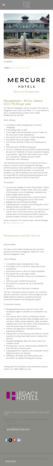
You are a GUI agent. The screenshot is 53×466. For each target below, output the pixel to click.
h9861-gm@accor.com (15, 223)
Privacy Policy (10, 461)
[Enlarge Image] (26, 36)
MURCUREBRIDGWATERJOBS (20, 68)
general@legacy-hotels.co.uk (18, 429)
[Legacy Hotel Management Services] (26, 5)
